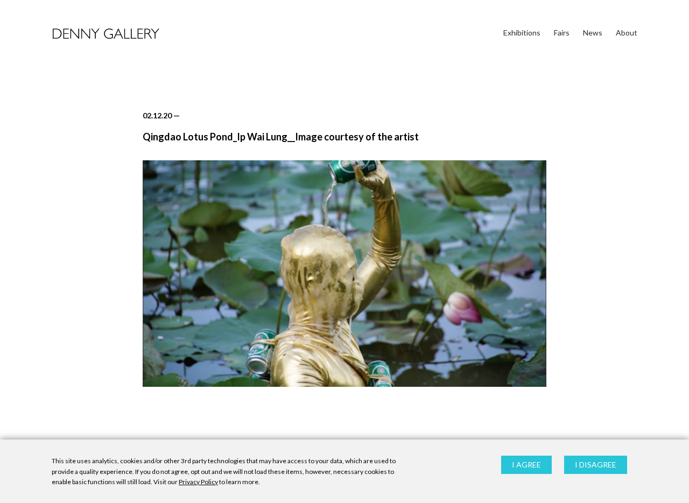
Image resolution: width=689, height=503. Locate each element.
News (592, 32)
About (626, 32)
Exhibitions (521, 32)
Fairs (562, 32)
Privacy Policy (198, 482)
